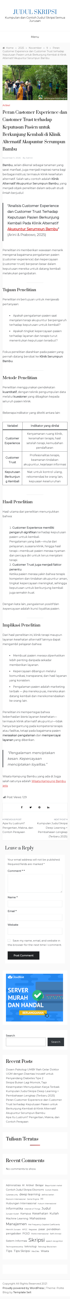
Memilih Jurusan (13, 1229)
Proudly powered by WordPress (24, 1288)
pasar (41, 1229)
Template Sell (22, 1292)
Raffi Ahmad (55, 1234)
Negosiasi (33, 1229)
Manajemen (16, 1224)
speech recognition (54, 1241)
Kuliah (54, 1213)
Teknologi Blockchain (47, 1247)
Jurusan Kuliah (12, 1214)
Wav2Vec (35, 1251)
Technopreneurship (14, 1247)
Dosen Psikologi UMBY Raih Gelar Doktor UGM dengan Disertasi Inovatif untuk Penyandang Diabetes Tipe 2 (32, 1074)
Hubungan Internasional (21, 1203)
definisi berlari (48, 1195)
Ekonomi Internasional (16, 1199)
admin (29, 157)
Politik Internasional (40, 1234)
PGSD (26, 1233)
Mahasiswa (38, 1218)
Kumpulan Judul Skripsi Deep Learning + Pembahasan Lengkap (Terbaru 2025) (52, 830)
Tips (9, 1251)
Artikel (6, 105)
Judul (46, 1208)
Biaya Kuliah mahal (53, 1185)
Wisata (45, 1251)
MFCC (24, 1229)
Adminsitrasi (13, 1185)
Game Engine (33, 1199)
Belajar (39, 1185)
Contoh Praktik (51, 1190)
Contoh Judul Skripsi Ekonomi (25, 1189)
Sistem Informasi (16, 1240)
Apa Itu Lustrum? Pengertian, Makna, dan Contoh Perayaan (18, 828)
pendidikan (53, 1229)
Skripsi (36, 1240)
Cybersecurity (12, 1195)
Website (13, 924)
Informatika (14, 1208)
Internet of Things (32, 1209)
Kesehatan (40, 1213)
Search (10, 1035)
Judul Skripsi (35, 12)
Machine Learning (17, 1218)
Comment (15, 870)
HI (41, 1198)
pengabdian (13, 1233)
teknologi (30, 1246)
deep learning (29, 1194)
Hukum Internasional (47, 1204)
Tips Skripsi (22, 1251)
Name (13, 897)
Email (12, 911)
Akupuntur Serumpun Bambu (32, 229)
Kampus (25, 1213)
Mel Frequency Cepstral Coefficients (44, 1224)
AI (23, 1185)
